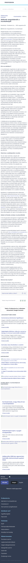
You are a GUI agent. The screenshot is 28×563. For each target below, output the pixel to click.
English (21, 482)
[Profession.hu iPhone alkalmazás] (7, 492)
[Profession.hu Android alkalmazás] (18, 492)
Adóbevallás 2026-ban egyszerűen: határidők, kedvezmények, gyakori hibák (13, 458)
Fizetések (4, 553)
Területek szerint (6, 539)
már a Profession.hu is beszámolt (17, 232)
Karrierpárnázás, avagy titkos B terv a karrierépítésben (13, 402)
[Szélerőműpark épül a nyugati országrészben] (14, 422)
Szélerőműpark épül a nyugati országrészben (11, 431)
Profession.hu (9, 2)
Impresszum (5, 504)
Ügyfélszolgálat (5, 514)
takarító (3, 207)
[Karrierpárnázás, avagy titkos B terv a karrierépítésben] (14, 393)
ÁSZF (2, 523)
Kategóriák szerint (6, 547)
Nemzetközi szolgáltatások (9, 506)
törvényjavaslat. (8, 39)
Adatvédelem (5, 529)
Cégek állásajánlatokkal (8, 545)
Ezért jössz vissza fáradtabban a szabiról (12, 345)
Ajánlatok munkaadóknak (9, 501)
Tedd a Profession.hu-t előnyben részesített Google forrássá (15, 309)
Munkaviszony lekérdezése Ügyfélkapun (12, 318)
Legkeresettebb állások (8, 542)
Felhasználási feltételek (8, 526)
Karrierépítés (17, 16)
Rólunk (4, 482)
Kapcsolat (4, 516)
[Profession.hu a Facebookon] (18, 477)
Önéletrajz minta (6, 556)
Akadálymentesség (7, 532)
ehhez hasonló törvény (13, 195)
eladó (20, 207)
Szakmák (4, 550)
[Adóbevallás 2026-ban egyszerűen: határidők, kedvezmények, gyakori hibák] (14, 447)
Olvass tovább (5, 327)
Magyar (14, 482)
